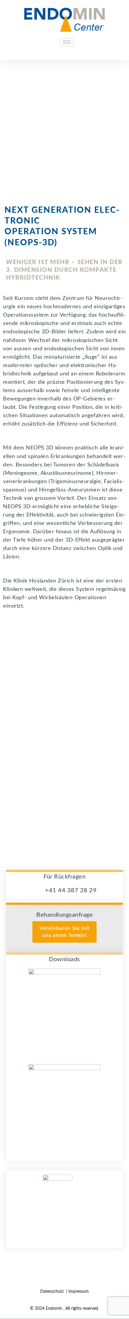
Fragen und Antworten (64, 1221)
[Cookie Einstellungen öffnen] (11, 1311)
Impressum (78, 1291)
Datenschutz (52, 1291)
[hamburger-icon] (67, 42)
